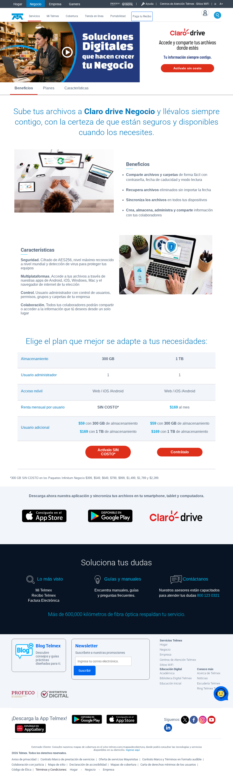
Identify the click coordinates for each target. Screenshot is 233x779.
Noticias (202, 678)
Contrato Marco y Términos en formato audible (172, 759)
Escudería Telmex (208, 683)
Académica (167, 673)
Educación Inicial (170, 683)
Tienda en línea (94, 16)
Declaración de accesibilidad (87, 764)
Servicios (34, 16)
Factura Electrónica (43, 600)
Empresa (55, 4)
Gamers (74, 4)
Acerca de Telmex (208, 673)
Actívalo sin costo (187, 68)
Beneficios (24, 88)
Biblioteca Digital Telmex (176, 678)
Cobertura (72, 16)
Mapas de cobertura (123, 764)
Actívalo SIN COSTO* (108, 452)
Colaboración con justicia (28, 764)
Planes (48, 88)
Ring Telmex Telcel (209, 688)
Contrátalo (180, 452)
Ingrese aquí (133, 750)
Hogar (17, 4)
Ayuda (150, 3)
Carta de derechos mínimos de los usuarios (168, 764)
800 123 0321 (208, 595)
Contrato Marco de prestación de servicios (68, 759)
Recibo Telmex (44, 595)
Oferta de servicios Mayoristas (118, 759)
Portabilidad (118, 16)
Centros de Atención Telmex (178, 659)
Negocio (35, 4)
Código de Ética (21, 769)
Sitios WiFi (166, 664)
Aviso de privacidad (24, 759)
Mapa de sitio (56, 764)
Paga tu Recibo (142, 16)
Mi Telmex (53, 16)
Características (76, 88)
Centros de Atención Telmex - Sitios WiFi (184, 3)
